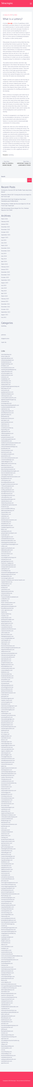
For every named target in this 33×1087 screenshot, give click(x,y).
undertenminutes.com (7, 375)
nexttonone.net (5, 873)
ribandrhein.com (5, 585)
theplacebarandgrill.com (7, 807)
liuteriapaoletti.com (6, 770)
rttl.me (3, 1050)
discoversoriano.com (6, 634)
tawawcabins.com (6, 512)
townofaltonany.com (7, 764)
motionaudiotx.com (6, 1048)
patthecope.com (5, 826)
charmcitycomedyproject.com (9, 706)
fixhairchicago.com (6, 820)
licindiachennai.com (6, 362)
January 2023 (4, 301)
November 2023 (5, 274)
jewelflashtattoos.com (7, 412)
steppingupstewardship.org (8, 933)
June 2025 (4, 243)
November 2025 (5, 229)
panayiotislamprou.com (7, 437)
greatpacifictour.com (6, 794)
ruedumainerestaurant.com (8, 692)
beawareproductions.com (8, 708)
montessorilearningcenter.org (9, 997)
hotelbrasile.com (5, 448)
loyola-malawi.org (6, 614)
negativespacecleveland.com (9, 768)
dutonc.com (4, 739)
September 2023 (5, 280)
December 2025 (5, 227)
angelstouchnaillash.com (8, 548)
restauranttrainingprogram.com (9, 572)
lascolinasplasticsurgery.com (8, 922)
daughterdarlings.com (7, 364)
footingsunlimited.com (7, 909)
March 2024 (4, 264)
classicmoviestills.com (7, 630)
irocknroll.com (5, 506)
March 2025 (4, 245)
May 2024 (4, 259)
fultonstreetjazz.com (7, 450)
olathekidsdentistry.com (7, 538)
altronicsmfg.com (6, 382)
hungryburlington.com (7, 724)
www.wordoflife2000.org (8, 508)
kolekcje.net (4, 587)
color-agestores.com (6, 610)
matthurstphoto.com (7, 1003)
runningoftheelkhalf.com (8, 888)
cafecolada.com (5, 632)
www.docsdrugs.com (6, 912)
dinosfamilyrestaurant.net (8, 469)
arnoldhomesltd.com (6, 493)
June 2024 (4, 256)
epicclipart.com (5, 420)
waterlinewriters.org (6, 850)
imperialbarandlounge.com (8, 499)
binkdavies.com (5, 672)
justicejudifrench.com (7, 717)
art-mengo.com (5, 734)
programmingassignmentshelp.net (10, 386)
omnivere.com (5, 377)
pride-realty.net (5, 1014)
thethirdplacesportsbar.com (8, 969)
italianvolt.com (5, 518)
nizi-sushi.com (5, 732)
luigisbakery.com (5, 939)
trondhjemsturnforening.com (9, 988)
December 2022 (5, 304)
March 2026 (4, 219)
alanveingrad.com (6, 753)
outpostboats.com (6, 617)
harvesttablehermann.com (8, 473)
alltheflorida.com (5, 1004)
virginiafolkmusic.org (6, 582)
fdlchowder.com (5, 916)
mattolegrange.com (6, 743)
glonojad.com (4, 696)
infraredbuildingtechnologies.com (10, 471)
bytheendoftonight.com (7, 619)
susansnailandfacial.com (7, 879)
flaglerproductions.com (7, 664)
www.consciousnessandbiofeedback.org (11, 956)
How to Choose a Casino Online (7, 163)
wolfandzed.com (5, 942)
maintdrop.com (5, 424)
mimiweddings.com (6, 1053)
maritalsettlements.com (7, 758)
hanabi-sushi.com (5, 941)
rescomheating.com (6, 1051)
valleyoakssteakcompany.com (9, 817)
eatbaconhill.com (5, 384)
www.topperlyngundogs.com (8, 886)
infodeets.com (5, 365)
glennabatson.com (6, 661)
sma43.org (4, 926)
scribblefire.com (5, 599)
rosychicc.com (5, 615)
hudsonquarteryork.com (7, 978)
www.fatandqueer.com (7, 901)
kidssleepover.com (6, 388)
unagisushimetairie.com (7, 411)
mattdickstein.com (6, 865)
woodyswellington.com (7, 973)
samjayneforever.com (7, 1001)
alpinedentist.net (5, 431)
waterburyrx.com (5, 809)
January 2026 (4, 224)
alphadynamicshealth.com (8, 1016)
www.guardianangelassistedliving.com (11, 986)
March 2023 (4, 296)
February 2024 (5, 267)
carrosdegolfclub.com (7, 474)
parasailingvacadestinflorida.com (10, 1012)
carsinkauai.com (5, 1008)
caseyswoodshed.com (7, 818)
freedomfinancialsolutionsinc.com (10, 894)
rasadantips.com (5, 379)
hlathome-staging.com (7, 563)
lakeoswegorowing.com (7, 1035)
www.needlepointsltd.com (8, 918)
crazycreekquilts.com (6, 670)
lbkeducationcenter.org (7, 591)
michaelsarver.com (6, 559)
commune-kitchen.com (7, 677)
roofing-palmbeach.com (7, 490)
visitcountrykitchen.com (7, 749)
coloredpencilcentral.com (8, 495)
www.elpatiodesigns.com (8, 976)
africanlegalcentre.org (7, 687)
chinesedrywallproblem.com (8, 773)
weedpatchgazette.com (7, 527)
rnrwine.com (4, 1033)
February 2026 (5, 221)
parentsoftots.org (6, 854)
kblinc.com (4, 529)
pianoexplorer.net (6, 961)
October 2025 (5, 232)
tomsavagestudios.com (7, 578)
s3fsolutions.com (6, 480)
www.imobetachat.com (7, 864)
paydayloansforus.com (7, 392)
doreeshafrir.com (5, 704)
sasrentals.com (5, 555)
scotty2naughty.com (6, 702)
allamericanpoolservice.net (8, 574)
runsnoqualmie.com (6, 911)
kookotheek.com (5, 435)
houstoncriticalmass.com (8, 646)
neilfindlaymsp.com (6, 802)
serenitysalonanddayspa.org (8, 369)
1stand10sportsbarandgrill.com (9, 544)
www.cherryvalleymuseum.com (9, 458)
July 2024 (3, 253)
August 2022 (4, 314)
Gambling (11, 155)
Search (3, 176)
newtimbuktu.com (6, 381)
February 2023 (5, 298)
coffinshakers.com (6, 713)
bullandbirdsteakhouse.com (8, 920)
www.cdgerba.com (6, 982)
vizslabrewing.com (6, 521)
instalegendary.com (6, 403)
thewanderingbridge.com (7, 719)
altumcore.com (5, 833)
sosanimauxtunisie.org (7, 428)
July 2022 (3, 317)
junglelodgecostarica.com (8, 745)
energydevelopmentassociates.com (10, 476)
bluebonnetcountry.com (7, 418)
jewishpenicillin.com (6, 576)
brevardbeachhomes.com (7, 482)
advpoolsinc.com (5, 811)
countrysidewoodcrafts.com (8, 397)
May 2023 (4, 290)
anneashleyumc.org (6, 903)
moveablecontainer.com (7, 454)
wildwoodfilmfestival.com (8, 444)
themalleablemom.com (7, 721)
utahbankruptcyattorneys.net (9, 505)
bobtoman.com (5, 426)
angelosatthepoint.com (7, 813)
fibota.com (4, 980)
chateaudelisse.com (6, 441)
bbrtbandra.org (5, 416)
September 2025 (5, 235)
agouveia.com (5, 1038)
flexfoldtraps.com (6, 895)
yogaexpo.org (4, 600)
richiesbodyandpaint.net (7, 360)
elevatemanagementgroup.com (9, 1025)
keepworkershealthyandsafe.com (10, 405)
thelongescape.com (6, 741)
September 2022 (5, 312)
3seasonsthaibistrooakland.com (9, 597)
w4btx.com (4, 546)
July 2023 (3, 285)
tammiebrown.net (6, 738)
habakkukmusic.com (6, 871)
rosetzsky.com (5, 694)
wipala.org (4, 612)
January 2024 (4, 269)
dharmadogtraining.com (7, 1046)
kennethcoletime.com (7, 723)
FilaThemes (27, 1080)
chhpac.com (4, 1044)
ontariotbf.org (5, 401)
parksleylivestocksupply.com (8, 606)
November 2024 (5, 251)
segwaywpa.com (5, 845)
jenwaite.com (4, 1023)
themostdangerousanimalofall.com (10, 647)
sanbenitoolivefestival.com (8, 629)
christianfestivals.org (6, 747)
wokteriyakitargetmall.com (8, 565)
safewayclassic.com (6, 396)
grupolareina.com (5, 456)
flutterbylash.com (6, 1018)
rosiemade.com (5, 535)
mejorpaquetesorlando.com (8, 542)
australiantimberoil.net (7, 467)
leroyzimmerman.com (7, 1027)
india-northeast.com (6, 488)
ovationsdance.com (6, 583)
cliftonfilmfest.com (6, 497)
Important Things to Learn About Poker (24, 163)
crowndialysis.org (5, 570)
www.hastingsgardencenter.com (9, 959)
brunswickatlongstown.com (8, 726)
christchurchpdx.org (6, 674)
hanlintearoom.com (6, 1020)
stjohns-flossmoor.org (7, 777)
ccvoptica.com (5, 935)
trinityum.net (4, 965)
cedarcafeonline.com (6, 371)
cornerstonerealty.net (7, 954)
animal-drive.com (5, 835)
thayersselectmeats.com (8, 841)
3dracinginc (7, 3)
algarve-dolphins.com (7, 751)
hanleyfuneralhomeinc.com (8, 540)
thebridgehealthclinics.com (8, 848)
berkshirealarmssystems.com (9, 520)
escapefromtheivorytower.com (9, 484)
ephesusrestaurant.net (7, 971)
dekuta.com (4, 944)
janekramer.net (5, 730)
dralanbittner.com (6, 523)
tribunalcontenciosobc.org (8, 655)
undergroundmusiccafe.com (8, 1059)
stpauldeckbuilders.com (7, 907)
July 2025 (3, 240)
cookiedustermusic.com (7, 781)
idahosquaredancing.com (7, 510)
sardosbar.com (5, 516)
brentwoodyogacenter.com (8, 929)
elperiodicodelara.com (7, 358)
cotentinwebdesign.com (7, 459)
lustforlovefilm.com (6, 681)
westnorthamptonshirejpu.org (9, 446)
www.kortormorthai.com (7, 899)
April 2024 (4, 261)
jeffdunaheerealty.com (7, 890)
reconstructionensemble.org (8, 783)
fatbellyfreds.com (6, 974)
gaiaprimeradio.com (6, 736)
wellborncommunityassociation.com (11, 443)
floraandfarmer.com (6, 478)
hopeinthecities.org (6, 621)
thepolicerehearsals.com (7, 649)
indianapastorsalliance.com (8, 815)
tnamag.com (4, 837)
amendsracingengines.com (8, 897)
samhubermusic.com (6, 1061)
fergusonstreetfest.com (7, 999)
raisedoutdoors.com (6, 501)
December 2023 (5, 272)
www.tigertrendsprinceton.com (9, 882)
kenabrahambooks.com (7, 676)
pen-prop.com (5, 880)
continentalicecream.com (8, 668)
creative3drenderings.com (8, 856)
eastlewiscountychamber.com (9, 653)
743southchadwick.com (7, 486)
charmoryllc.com (5, 642)
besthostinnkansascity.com (8, 1055)
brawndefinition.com (6, 666)
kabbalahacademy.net (7, 550)
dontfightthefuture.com (7, 491)
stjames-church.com (6, 700)
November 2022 (5, 306)
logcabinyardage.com (6, 860)
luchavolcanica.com (6, 786)
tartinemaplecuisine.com (7, 728)
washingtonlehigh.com (7, 937)
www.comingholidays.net (8, 638)
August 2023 (4, 282)
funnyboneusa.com (6, 779)
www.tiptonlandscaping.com (8, 931)
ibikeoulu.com (4, 711)
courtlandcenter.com (6, 800)
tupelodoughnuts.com (7, 537)
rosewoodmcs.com (6, 950)
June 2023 (4, 288)
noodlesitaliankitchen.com (8, 407)
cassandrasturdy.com (6, 627)
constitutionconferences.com (9, 824)
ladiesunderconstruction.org (8, 463)
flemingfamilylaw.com (7, 1031)
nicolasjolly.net (5, 683)
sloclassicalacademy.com (8, 657)
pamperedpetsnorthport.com (9, 533)
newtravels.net (5, 390)
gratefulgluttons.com (7, 623)
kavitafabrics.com (6, 785)
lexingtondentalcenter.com (8, 567)
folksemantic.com (6, 514)
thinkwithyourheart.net (7, 503)
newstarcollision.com (7, 553)
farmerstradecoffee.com (8, 858)
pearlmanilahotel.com (7, 422)
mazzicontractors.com (7, 967)
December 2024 (5, 248)
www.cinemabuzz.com (7, 946)
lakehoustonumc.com (7, 869)
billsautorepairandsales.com (8, 993)
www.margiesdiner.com (7, 914)
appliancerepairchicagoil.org (8, 399)
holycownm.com (5, 788)
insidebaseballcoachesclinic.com (9, 1006)
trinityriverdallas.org (6, 593)
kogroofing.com (5, 429)
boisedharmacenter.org (7, 608)
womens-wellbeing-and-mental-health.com (13, 580)
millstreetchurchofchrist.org (8, 1010)
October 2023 (5, 277)
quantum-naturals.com (7, 995)
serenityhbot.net (5, 875)
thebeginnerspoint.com (7, 636)
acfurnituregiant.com (6, 373)
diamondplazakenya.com (7, 989)
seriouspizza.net (5, 830)
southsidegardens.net (7, 963)
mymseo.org (4, 1042)
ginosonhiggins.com (6, 755)
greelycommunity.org (6, 691)
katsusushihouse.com (7, 689)
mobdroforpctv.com (6, 625)
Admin (15, 15)
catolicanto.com (5, 589)
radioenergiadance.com (7, 433)
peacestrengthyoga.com (7, 892)
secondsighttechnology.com (8, 557)
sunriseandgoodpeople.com (8, 771)
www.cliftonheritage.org (7, 924)
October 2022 (5, 309)
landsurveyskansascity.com (8, 905)
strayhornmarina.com (6, 662)
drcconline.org (5, 805)
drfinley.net (4, 1029)
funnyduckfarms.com (6, 1021)
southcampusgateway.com (8, 439)
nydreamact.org (5, 409)
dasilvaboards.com (6, 659)
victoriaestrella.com (6, 796)
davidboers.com (5, 862)
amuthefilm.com (5, 679)
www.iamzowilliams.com (8, 957)
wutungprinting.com (6, 756)
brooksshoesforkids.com (7, 839)
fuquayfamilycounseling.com (9, 1036)
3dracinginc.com (5, 644)
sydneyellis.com (5, 568)
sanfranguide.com (6, 640)
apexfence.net (5, 1063)
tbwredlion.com (5, 991)
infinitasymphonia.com (7, 685)
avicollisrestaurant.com (7, 803)
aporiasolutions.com (6, 843)
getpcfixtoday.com (6, 414)
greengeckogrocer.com (7, 561)
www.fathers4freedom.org (8, 884)
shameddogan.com (6, 852)
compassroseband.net (7, 832)
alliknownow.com (6, 651)
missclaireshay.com (6, 354)
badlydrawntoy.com (6, 867)
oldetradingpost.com (6, 461)
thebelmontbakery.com (7, 394)
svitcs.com (4, 828)
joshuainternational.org (7, 877)
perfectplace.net (5, 595)
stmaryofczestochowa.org (8, 715)
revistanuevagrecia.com (7, 698)
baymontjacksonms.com (7, 762)
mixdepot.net (4, 948)
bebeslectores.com (6, 465)
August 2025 (4, 237)
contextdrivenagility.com (7, 709)
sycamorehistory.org (6, 952)
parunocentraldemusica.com (8, 984)
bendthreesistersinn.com (7, 775)
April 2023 (4, 293)
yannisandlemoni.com (7, 525)
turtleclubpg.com (5, 792)
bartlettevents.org (6, 452)
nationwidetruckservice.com (8, 790)
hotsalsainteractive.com (7, 367)
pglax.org (3, 766)
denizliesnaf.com (5, 822)
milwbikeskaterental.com (8, 760)
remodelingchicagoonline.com (9, 927)
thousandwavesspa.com (7, 798)
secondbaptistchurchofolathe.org (10, 1040)
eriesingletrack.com (6, 531)
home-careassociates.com (8, 602)
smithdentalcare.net (6, 1057)
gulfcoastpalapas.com (7, 847)
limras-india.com (5, 356)
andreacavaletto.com (7, 604)
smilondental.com (6, 552)
